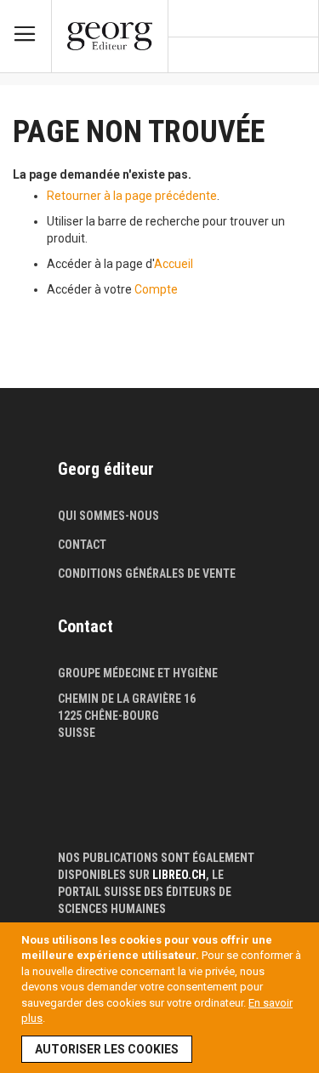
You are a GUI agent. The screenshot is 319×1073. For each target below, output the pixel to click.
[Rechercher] (298, 56)
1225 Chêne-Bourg (108, 715)
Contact (82, 544)
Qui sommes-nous (108, 515)
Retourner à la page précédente (132, 196)
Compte (156, 289)
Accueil (173, 264)
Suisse (76, 732)
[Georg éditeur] (109, 36)
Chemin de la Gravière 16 (127, 698)
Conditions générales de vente (147, 573)
